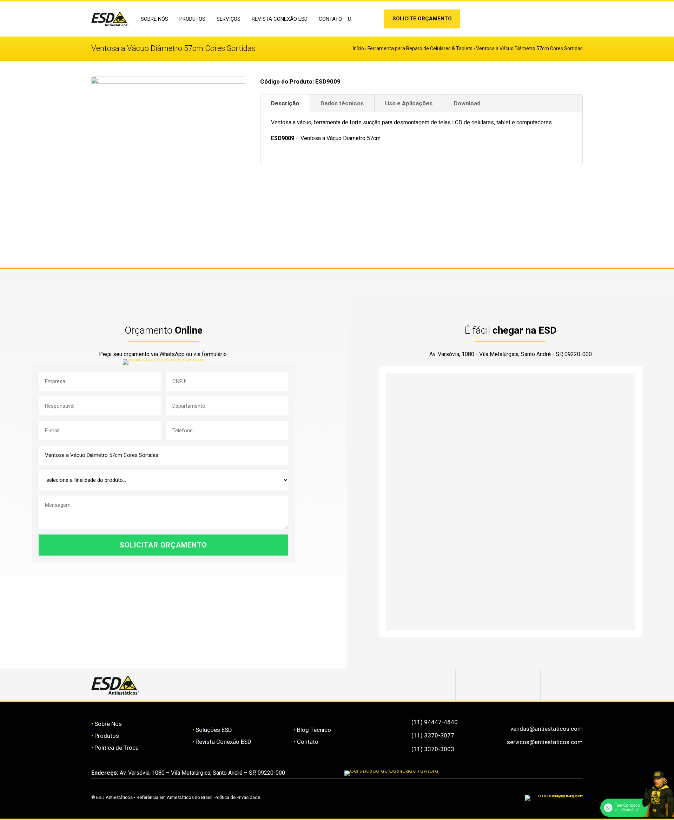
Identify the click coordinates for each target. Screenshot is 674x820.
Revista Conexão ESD (280, 19)
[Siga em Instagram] (360, 20)
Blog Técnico (314, 729)
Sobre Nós (108, 723)
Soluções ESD (214, 729)
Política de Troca (116, 747)
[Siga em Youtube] (561, 685)
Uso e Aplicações (408, 103)
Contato (330, 19)
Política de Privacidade (237, 797)
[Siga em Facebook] (476, 685)
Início (358, 48)
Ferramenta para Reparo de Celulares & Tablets (420, 48)
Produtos (106, 735)
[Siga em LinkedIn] (371, 20)
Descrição (285, 103)
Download (467, 103)
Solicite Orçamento (422, 18)
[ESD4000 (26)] (168, 81)
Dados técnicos (342, 103)
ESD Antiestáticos (114, 797)
